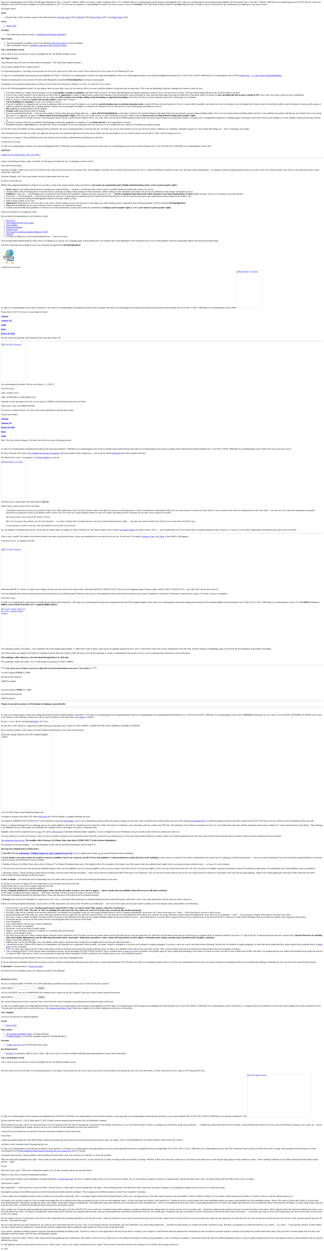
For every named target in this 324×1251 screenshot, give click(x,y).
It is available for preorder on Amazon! (43, 453)
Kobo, (152, 536)
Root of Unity (11, 1025)
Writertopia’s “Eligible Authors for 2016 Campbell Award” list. (45, 853)
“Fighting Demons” (14, 1036)
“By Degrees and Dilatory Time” (59, 1008)
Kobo (3, 329)
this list (59, 832)
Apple (3, 325)
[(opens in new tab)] (9, 263)
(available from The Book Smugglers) (51, 34)
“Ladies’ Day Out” (13, 1045)
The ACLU (10, 220)
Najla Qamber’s (44, 457)
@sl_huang (79, 717)
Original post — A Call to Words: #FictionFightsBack (260, 75)
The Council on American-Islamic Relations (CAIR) (27, 232)
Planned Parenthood (14, 227)
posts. (71, 1179)
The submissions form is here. (13, 840)
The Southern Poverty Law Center (20, 223)
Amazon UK (6, 320)
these (62, 1179)
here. (40, 832)
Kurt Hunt (42, 816)
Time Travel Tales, (59, 43)
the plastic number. (127, 530)
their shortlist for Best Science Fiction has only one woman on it (45, 1151)
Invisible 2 (10, 1053)
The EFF (9, 234)
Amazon (4, 316)
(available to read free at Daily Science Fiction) (48, 45)
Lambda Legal (12, 230)
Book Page (116, 453)
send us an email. (36, 966)
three (66, 1179)
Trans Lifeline (11, 225)
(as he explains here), (197, 821)
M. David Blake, (67, 821)
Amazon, (146, 536)
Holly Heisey (34, 721)
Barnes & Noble (8, 333)
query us (128, 951)
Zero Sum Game (63, 17)
